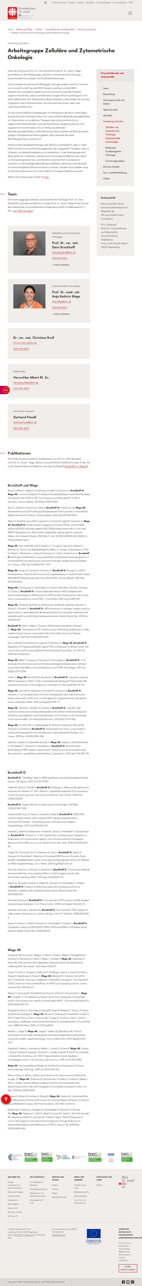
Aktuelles (90, 3)
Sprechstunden (110, 110)
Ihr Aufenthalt (37, 1177)
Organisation (13, 1200)
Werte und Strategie (15, 1192)
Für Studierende (119, 3)
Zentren (55, 1189)
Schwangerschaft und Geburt (113, 102)
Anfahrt (80, 3)
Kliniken (55, 1185)
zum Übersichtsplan (23, 211)
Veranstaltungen (103, 3)
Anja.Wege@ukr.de (61, 302)
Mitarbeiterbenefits (81, 1192)
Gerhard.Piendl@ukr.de (25, 422)
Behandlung (109, 94)
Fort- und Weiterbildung (115, 173)
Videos (106, 179)
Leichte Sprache (59, 3)
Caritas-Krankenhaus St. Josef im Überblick (15, 1185)
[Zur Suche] (45, 3)
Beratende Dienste (59, 1197)
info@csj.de (28, 1235)
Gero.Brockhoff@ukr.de (63, 252)
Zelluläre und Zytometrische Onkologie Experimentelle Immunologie (112, 134)
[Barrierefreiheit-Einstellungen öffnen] (6, 1099)
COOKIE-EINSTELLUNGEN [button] (128, 1268)
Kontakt (71, 3)
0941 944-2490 (21, 349)
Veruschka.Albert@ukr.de (25, 383)
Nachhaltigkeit (13, 1204)
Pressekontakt (126, 1235)
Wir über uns (14, 1177)
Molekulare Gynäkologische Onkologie (113, 151)
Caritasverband (14, 1196)
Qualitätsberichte (58, 1235)
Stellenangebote (80, 1196)
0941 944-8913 (59, 307)
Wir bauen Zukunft (15, 1212)
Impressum (124, 1229)
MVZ (131, 3)
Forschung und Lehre (113, 121)
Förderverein (13, 1208)
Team (105, 88)
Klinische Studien (111, 167)
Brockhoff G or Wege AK (76, 466)
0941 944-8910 (59, 258)
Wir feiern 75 (13, 1216)
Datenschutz (125, 1232)
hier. (47, 177)
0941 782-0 (18, 1235)
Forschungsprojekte (115, 161)
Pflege (54, 1193)
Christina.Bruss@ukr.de (25, 343)
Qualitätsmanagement (38, 1189)
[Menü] (130, 13)
